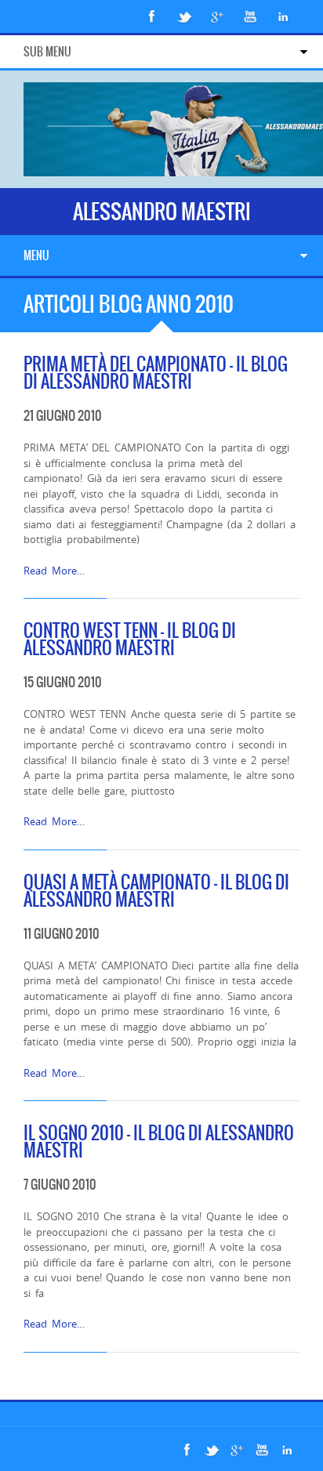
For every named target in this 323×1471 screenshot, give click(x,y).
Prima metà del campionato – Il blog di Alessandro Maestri (156, 372)
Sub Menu (47, 51)
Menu (36, 255)
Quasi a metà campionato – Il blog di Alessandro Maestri (156, 890)
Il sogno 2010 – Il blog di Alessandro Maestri (159, 1141)
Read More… (54, 570)
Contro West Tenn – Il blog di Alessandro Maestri (130, 639)
